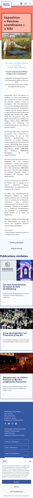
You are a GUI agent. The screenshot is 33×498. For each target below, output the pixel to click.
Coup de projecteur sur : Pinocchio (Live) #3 (15, 333)
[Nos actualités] (25, 3)
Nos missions (8, 414)
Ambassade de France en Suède (15, 429)
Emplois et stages (10, 418)
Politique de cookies (9, 495)
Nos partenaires (9, 416)
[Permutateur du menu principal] (29, 3)
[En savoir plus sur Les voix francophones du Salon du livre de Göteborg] (16, 270)
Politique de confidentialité (22, 495)
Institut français (9, 433)
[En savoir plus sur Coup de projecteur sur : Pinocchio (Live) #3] (16, 318)
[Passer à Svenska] (21, 3)
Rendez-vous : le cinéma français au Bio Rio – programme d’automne (15, 379)
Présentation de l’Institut (12, 411)
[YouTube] (9, 423)
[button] (30, 461)
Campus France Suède (12, 431)
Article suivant (16, 248)
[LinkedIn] (16, 423)
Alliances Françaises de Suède (14, 435)
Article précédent (16, 242)
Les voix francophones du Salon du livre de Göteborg (14, 286)
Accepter (16, 482)
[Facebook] (5, 423)
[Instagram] (12, 423)
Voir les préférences (16, 491)
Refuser (16, 487)
